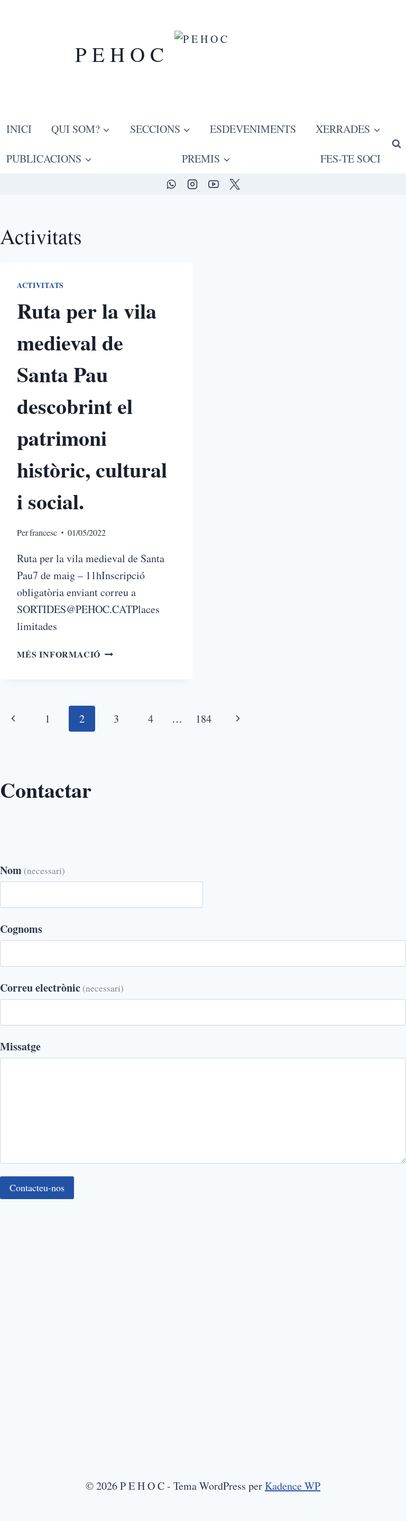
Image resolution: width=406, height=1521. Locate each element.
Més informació (65, 654)
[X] (234, 184)
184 (203, 719)
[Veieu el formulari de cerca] (396, 144)
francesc (43, 532)
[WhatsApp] (171, 184)
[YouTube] (213, 184)
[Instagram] (192, 184)
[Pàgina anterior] (13, 719)
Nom (32, 870)
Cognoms (21, 929)
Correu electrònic (62, 987)
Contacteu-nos (37, 1187)
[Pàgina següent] (238, 719)
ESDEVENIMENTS (253, 129)
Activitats (40, 285)
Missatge (20, 1046)
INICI (19, 129)
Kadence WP (292, 1486)
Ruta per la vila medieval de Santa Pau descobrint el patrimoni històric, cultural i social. (92, 406)
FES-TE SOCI (350, 158)
